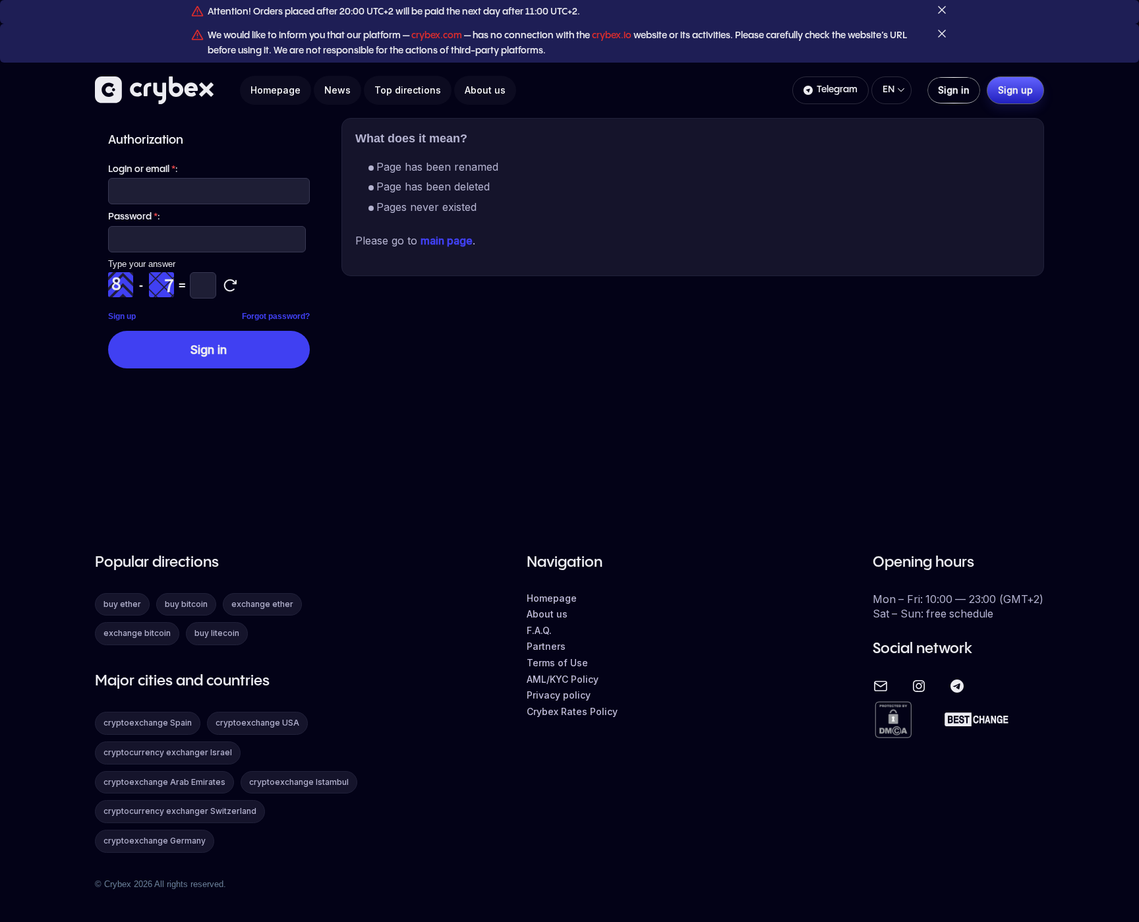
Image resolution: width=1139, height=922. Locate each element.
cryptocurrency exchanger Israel (167, 752)
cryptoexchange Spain (147, 723)
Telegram (837, 89)
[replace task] (230, 285)
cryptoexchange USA (257, 723)
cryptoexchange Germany (154, 841)
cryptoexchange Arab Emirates (164, 782)
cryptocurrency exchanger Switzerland (179, 811)
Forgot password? (276, 316)
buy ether (122, 604)
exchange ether (262, 604)
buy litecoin (216, 633)
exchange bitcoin (137, 633)
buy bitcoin (186, 604)
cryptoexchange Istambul (299, 782)
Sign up (122, 316)
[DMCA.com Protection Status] (893, 720)
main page (447, 240)
